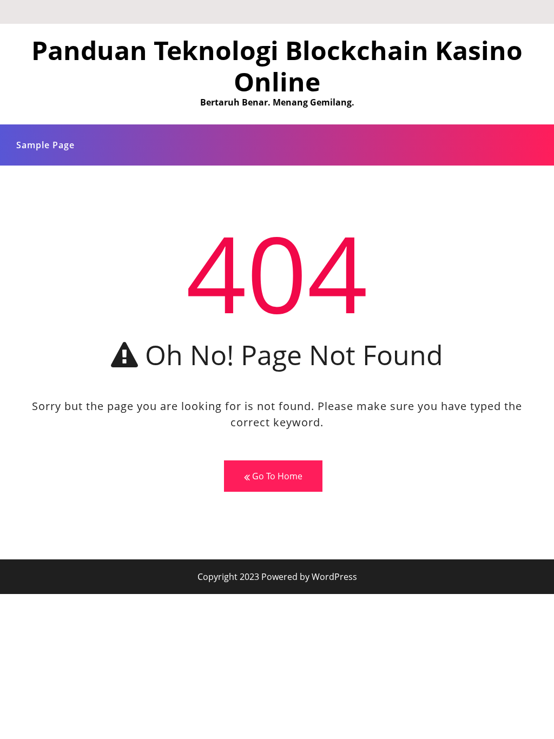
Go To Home (276, 476)
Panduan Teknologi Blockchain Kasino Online (277, 65)
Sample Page (45, 145)
